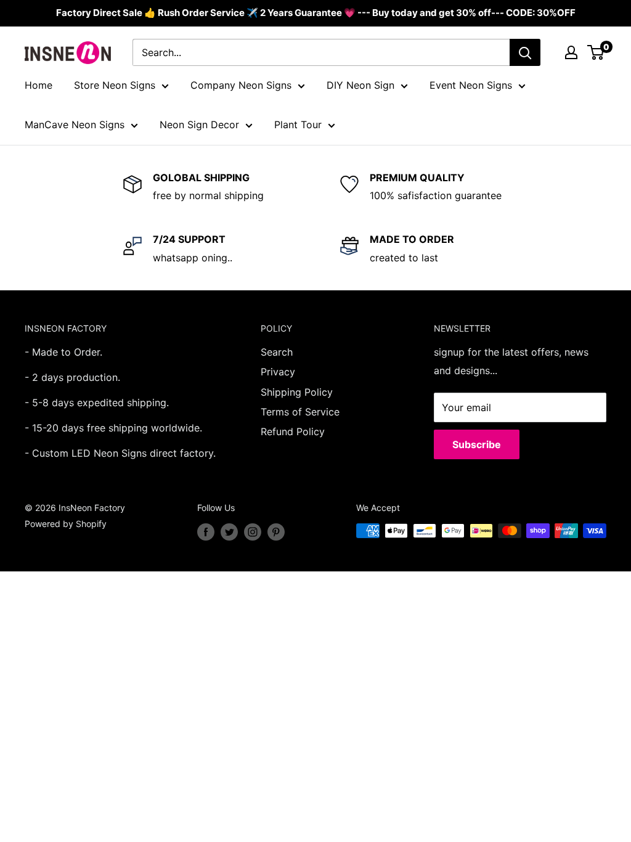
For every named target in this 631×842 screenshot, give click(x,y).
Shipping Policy (297, 392)
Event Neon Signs (470, 85)
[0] (596, 52)
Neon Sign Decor (199, 124)
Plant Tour (298, 124)
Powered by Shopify (66, 523)
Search (277, 352)
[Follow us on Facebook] (205, 532)
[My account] (571, 52)
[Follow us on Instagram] (252, 532)
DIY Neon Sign (360, 85)
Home (38, 85)
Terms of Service (300, 412)
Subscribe (476, 444)
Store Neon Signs (114, 85)
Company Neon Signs (240, 85)
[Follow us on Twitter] (229, 532)
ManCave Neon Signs (74, 124)
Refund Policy (293, 431)
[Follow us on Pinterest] (276, 532)
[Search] (525, 52)
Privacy (278, 372)
